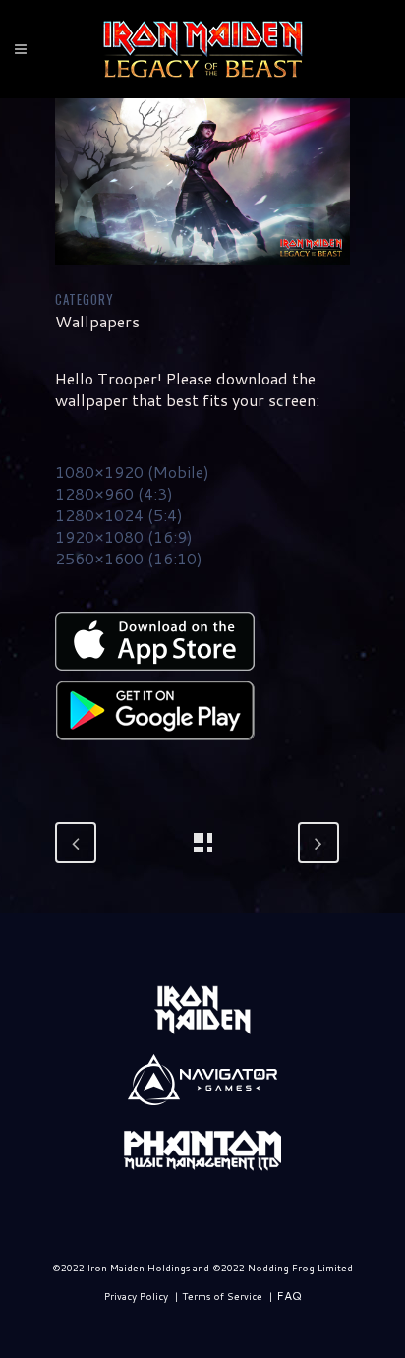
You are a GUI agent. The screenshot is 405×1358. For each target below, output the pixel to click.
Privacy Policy (136, 1296)
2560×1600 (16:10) (128, 558)
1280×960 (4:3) (114, 493)
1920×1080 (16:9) (124, 536)
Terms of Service (222, 1296)
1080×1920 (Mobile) (132, 471)
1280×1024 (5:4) (119, 514)
